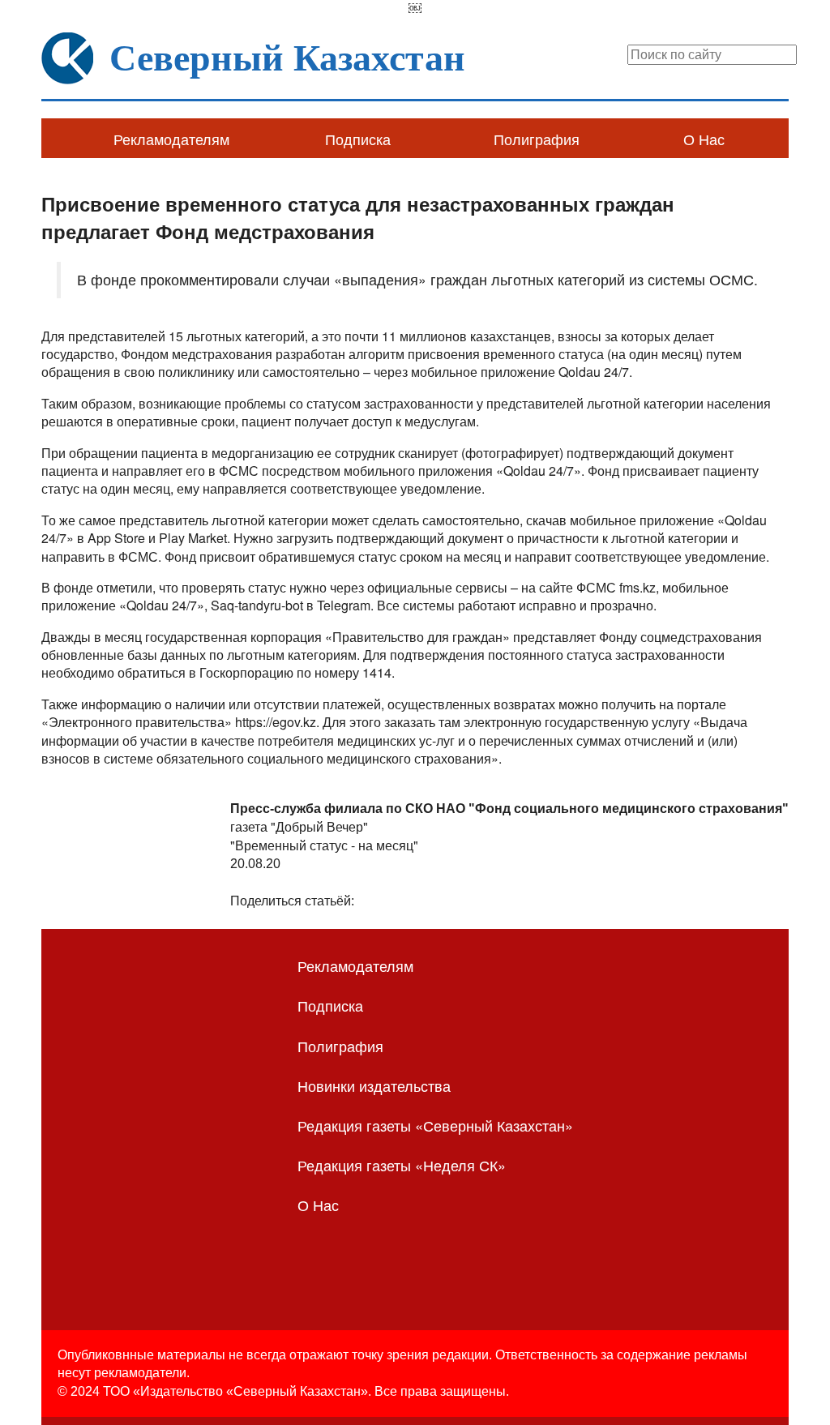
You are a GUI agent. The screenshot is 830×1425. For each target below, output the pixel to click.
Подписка (358, 138)
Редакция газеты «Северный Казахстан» (435, 1125)
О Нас (704, 138)
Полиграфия (537, 138)
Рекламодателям (171, 138)
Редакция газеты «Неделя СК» (401, 1164)
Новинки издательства (374, 1085)
